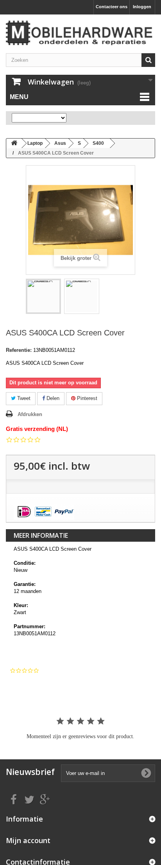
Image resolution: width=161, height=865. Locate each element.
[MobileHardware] (80, 32)
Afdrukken (30, 414)
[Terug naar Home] (14, 143)
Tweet (23, 398)
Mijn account (28, 840)
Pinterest (86, 398)
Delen (52, 398)
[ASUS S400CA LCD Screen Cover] (43, 296)
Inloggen (142, 6)
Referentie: (19, 350)
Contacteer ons (111, 6)
